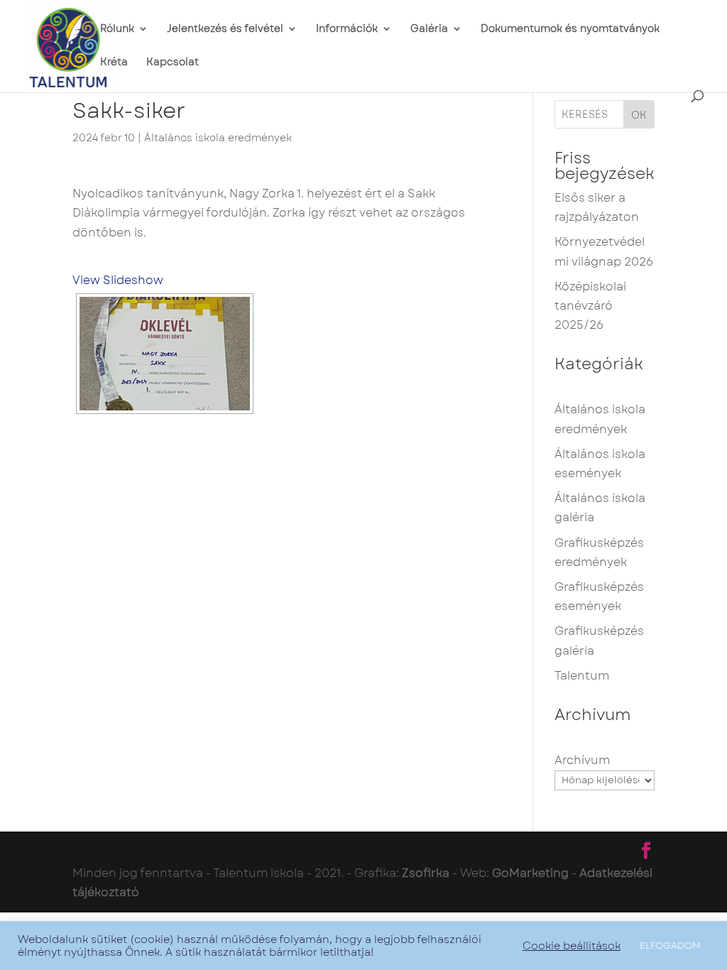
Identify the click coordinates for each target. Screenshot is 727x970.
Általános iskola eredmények (218, 138)
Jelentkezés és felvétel (225, 29)
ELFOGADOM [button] (670, 945)
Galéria (429, 29)
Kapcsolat (172, 63)
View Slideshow (117, 280)
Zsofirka (425, 873)
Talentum (581, 675)
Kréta (114, 63)
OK (639, 115)
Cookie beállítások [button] (572, 945)
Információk (347, 29)
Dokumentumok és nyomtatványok (570, 29)
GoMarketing (530, 873)
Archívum (582, 760)
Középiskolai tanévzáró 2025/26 (590, 305)
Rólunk (117, 29)
